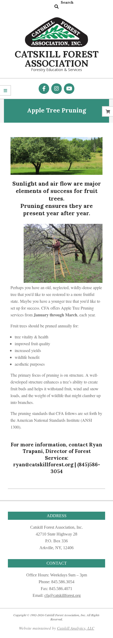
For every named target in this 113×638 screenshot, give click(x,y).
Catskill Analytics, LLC (75, 628)
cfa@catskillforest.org (62, 595)
